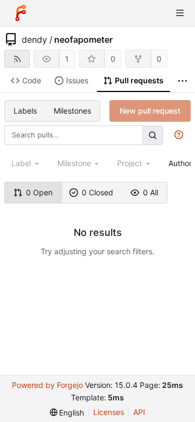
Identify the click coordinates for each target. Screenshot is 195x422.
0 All (150, 192)
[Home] (20, 13)
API (139, 412)
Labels (25, 110)
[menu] (67, 412)
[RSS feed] (17, 59)
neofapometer (83, 39)
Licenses (108, 412)
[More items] (182, 81)
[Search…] (152, 135)
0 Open (39, 192)
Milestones (72, 110)
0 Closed (97, 192)
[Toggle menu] (180, 13)
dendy (34, 39)
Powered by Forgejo (47, 385)
